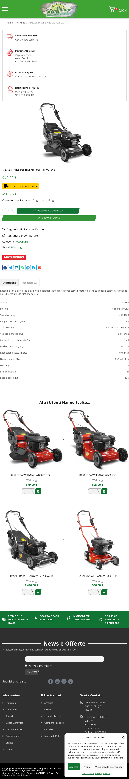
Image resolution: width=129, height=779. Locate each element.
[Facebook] (50, 681)
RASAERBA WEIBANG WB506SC (97, 475)
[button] (122, 737)
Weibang (16, 247)
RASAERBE (21, 22)
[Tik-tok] (70, 681)
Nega (87, 766)
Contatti (106, 773)
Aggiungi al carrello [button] (33, 466)
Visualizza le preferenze (109, 766)
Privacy (98, 773)
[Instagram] (57, 681)
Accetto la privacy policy (39, 666)
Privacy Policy (55, 773)
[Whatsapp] (64, 681)
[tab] (9, 282)
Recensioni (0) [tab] (29, 282)
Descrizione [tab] (9, 282)
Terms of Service (12, 774)
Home (9, 22)
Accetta (73, 766)
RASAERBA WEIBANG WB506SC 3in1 (31, 475)
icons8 (8, 770)
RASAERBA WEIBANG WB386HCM (97, 576)
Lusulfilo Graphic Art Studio (43, 768)
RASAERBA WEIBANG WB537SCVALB (31, 576)
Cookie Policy (88, 773)
